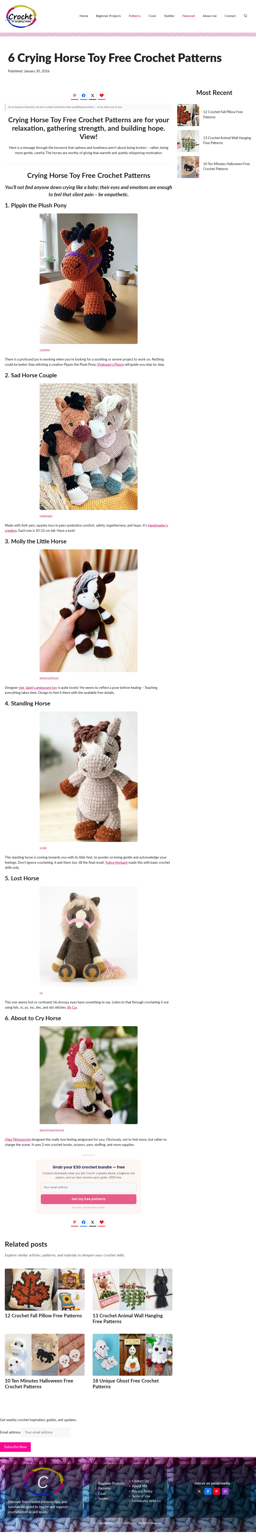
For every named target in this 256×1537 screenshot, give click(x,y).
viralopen (45, 350)
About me (210, 16)
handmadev (46, 516)
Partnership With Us (146, 1501)
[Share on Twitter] (92, 96)
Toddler (169, 16)
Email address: (11, 1432)
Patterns (135, 16)
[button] (245, 16)
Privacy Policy (142, 1491)
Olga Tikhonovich (18, 1139)
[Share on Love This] (101, 96)
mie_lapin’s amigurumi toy (38, 687)
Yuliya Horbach (116, 862)
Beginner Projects (108, 16)
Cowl (152, 16)
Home (84, 16)
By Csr (72, 1007)
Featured (188, 16)
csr (41, 993)
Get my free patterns (89, 1199)
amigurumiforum (49, 678)
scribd (43, 848)
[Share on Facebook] (83, 96)
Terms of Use (141, 1496)
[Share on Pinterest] (74, 96)
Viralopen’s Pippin (110, 364)
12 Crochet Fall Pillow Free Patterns (43, 1316)
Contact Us (140, 1481)
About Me (139, 1486)
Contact (230, 16)
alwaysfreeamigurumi (52, 1130)
